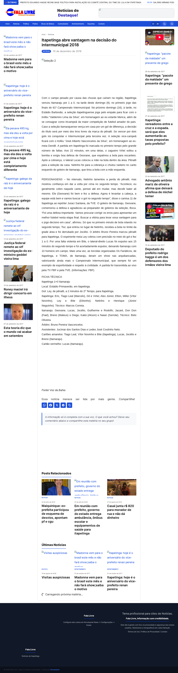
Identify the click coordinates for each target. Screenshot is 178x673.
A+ (158, 24)
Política (26, 24)
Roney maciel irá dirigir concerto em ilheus (18, 293)
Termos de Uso (134, 632)
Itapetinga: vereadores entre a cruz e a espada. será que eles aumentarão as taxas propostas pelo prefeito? (159, 131)
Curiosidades (63, 24)
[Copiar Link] (69, 405)
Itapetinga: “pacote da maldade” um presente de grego (159, 79)
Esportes (91, 24)
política (44, 569)
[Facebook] (50, 405)
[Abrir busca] (172, 24)
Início (7, 24)
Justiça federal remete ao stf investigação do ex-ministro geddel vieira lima (18, 250)
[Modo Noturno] (164, 24)
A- (153, 24)
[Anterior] (101, 13)
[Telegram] (63, 405)
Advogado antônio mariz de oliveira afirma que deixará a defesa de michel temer (158, 188)
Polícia (35, 24)
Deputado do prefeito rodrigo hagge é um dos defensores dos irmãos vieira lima (158, 256)
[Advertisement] (89, 367)
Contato (101, 24)
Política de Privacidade (150, 632)
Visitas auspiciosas (56, 577)
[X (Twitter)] (57, 405)
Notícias (16, 24)
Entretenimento (78, 24)
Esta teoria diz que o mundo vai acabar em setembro (18, 331)
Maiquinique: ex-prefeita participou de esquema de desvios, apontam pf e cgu (55, 513)
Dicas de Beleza (47, 24)
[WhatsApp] (44, 405)
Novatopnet (54, 670)
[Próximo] (172, 13)
